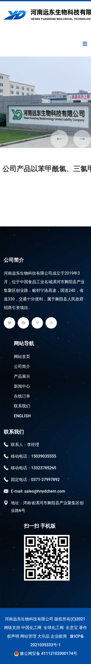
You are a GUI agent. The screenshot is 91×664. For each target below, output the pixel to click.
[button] (59, 139)
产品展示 (22, 376)
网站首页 (22, 356)
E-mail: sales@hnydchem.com (38, 491)
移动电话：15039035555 (33, 456)
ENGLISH (22, 416)
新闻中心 (22, 386)
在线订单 (22, 396)
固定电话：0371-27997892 (35, 479)
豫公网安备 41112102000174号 (48, 653)
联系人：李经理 (25, 444)
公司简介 (22, 366)
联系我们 (22, 406)
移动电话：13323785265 (33, 467)
